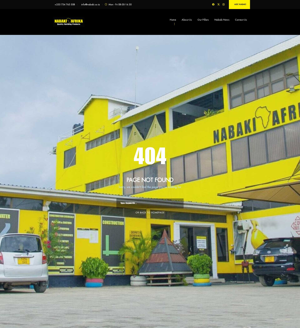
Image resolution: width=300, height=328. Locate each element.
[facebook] (213, 4)
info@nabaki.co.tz (90, 4)
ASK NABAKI (240, 4)
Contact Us (241, 19)
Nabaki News (222, 19)
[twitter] (218, 4)
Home (173, 19)
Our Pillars (203, 19)
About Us (187, 19)
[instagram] (223, 4)
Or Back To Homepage (150, 212)
